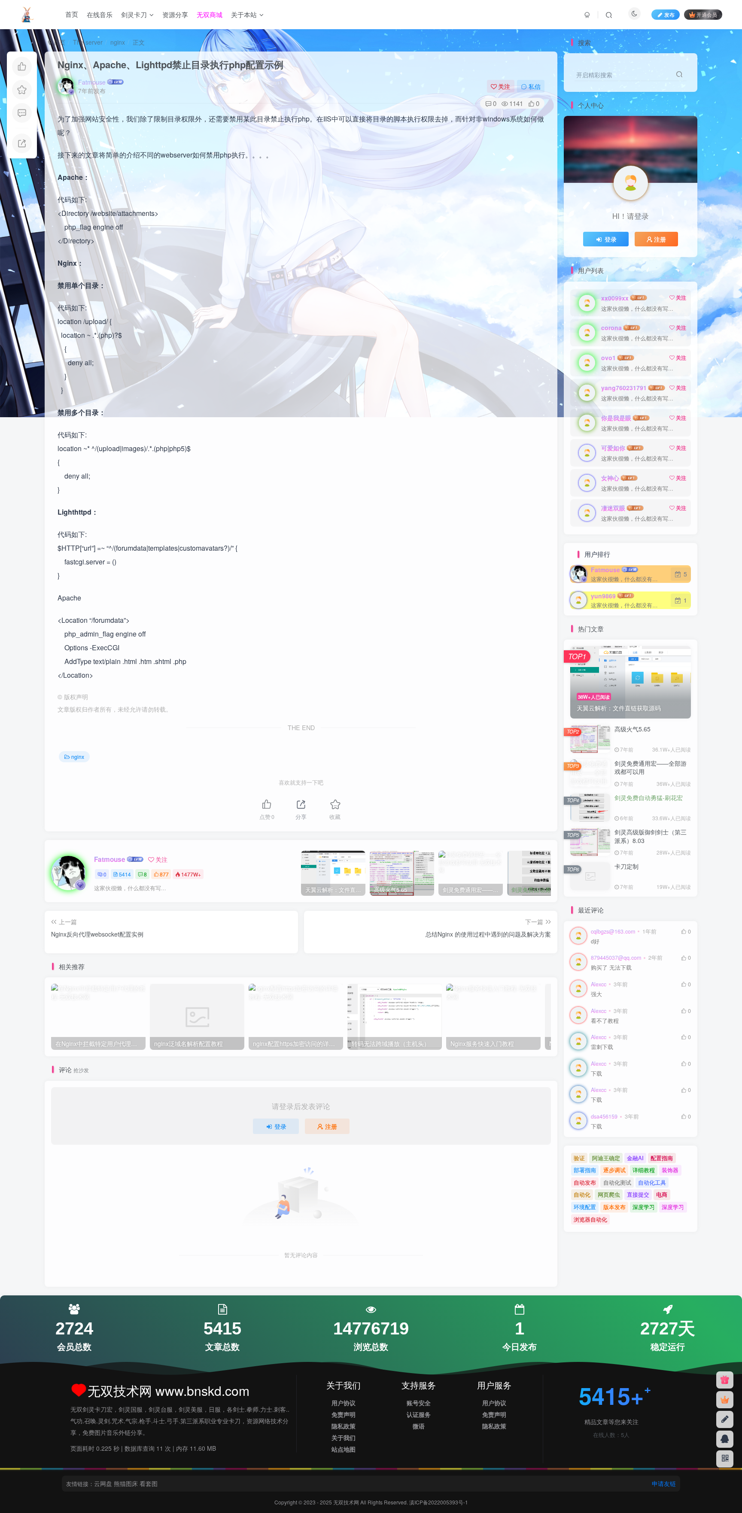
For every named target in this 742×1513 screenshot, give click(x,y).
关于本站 (244, 14)
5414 (125, 874)
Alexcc (598, 984)
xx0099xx (615, 298)
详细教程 (644, 1170)
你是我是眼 (616, 417)
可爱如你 (613, 447)
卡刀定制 (626, 866)
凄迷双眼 (613, 507)
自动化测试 (617, 1182)
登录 (280, 1126)
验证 (579, 1158)
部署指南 (585, 1170)
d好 (595, 941)
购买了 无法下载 (611, 967)
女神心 (610, 477)
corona (611, 327)
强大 (596, 994)
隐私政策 (343, 1426)
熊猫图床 (126, 1483)
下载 (596, 1073)
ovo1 (608, 357)
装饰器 (670, 1170)
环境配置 (585, 1207)
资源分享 (175, 14)
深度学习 (644, 1207)
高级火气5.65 (632, 729)
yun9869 (603, 595)
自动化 (582, 1194)
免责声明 (343, 1414)
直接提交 (638, 1194)
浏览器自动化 (590, 1219)
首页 (71, 14)
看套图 (149, 1483)
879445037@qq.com (616, 957)
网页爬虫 (609, 1194)
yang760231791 (624, 387)
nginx (117, 42)
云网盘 (103, 1483)
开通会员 (706, 14)
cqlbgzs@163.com (613, 931)
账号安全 (419, 1402)
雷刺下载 (602, 1047)
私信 (535, 86)
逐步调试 (614, 1170)
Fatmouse (92, 82)
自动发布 (585, 1182)
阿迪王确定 (606, 1158)
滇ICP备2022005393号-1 (438, 1502)
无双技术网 (346, 1502)
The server (88, 42)
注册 (331, 1126)
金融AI (635, 1158)
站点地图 (343, 1449)
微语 (419, 1426)
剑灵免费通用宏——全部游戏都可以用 (650, 767)
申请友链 (664, 1483)
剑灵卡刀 (134, 14)
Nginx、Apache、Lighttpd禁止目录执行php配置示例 (170, 64)
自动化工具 (652, 1182)
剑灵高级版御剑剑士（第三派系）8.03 (650, 836)
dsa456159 (604, 1116)
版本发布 (614, 1207)
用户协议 (343, 1402)
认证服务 (419, 1414)
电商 (661, 1194)
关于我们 (343, 1437)
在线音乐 (100, 14)
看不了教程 (605, 1021)
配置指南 (662, 1158)
